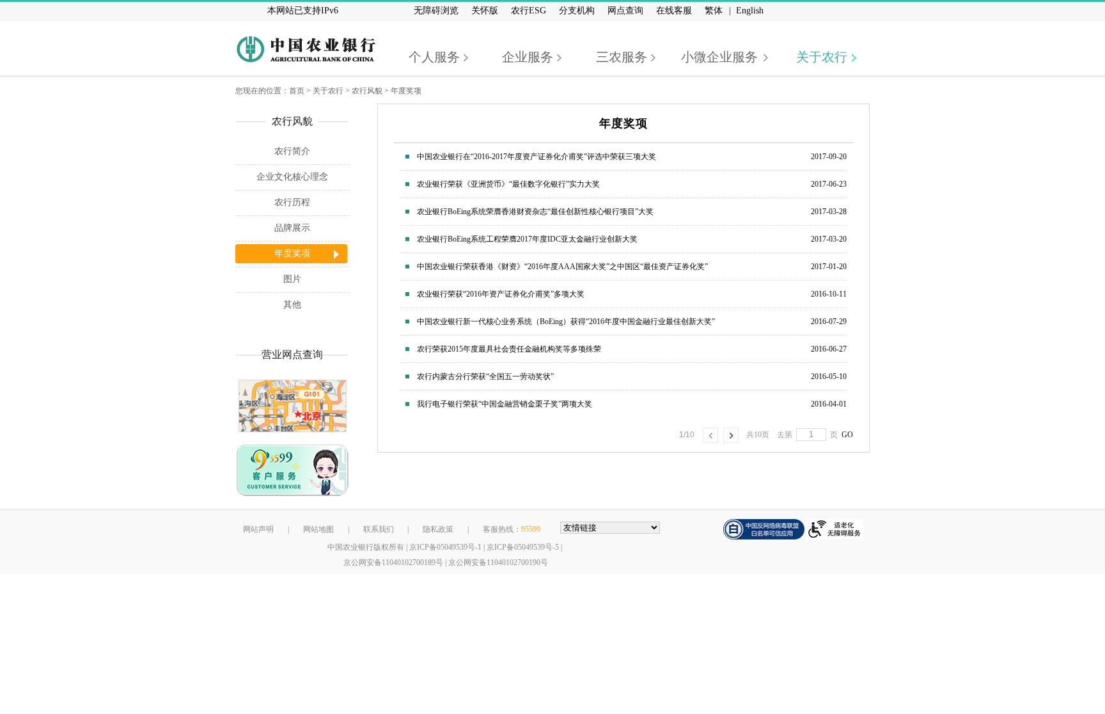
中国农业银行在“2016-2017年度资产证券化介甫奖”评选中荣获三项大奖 (536, 156)
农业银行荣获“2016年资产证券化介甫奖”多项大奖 (500, 294)
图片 (292, 279)
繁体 (714, 10)
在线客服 (674, 10)
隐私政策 (438, 529)
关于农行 (821, 57)
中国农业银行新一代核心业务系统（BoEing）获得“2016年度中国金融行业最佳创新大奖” (566, 321)
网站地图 (318, 529)
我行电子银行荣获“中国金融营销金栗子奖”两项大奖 (504, 404)
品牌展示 (292, 228)
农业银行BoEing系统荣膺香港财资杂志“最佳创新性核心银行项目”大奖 (535, 211)
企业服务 (527, 57)
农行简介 (292, 151)
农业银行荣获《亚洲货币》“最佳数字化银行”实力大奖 (508, 184)
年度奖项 (406, 90)
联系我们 (378, 529)
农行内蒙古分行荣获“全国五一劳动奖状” (485, 376)
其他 (292, 304)
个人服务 (434, 57)
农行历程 (292, 202)
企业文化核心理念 (292, 177)
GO (845, 434)
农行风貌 (367, 90)
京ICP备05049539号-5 (523, 547)
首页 (296, 90)
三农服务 (621, 57)
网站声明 (258, 529)
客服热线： (511, 529)
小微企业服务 (719, 57)
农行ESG (528, 10)
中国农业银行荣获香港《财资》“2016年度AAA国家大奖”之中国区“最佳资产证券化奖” (562, 266)
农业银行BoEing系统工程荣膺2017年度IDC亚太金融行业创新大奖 (527, 239)
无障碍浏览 (436, 10)
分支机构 (577, 10)
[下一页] (731, 435)
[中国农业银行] (305, 49)
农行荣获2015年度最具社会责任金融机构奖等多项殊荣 (509, 349)
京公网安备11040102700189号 (393, 562)
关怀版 (484, 10)
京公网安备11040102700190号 (498, 562)
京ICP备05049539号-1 (445, 547)
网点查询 (625, 10)
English (750, 10)
